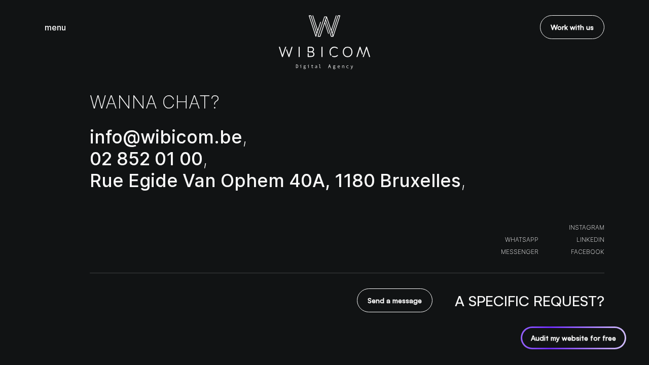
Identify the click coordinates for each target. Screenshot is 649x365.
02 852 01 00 (146, 159)
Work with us (572, 27)
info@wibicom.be (166, 137)
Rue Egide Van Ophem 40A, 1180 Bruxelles (275, 180)
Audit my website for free (573, 338)
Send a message (395, 300)
